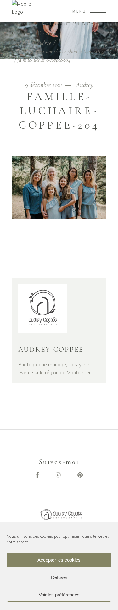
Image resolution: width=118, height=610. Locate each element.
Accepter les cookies (59, 560)
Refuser (59, 577)
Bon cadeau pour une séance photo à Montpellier (58, 51)
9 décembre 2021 (44, 84)
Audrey (84, 84)
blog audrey (39, 42)
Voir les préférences (59, 594)
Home (18, 42)
